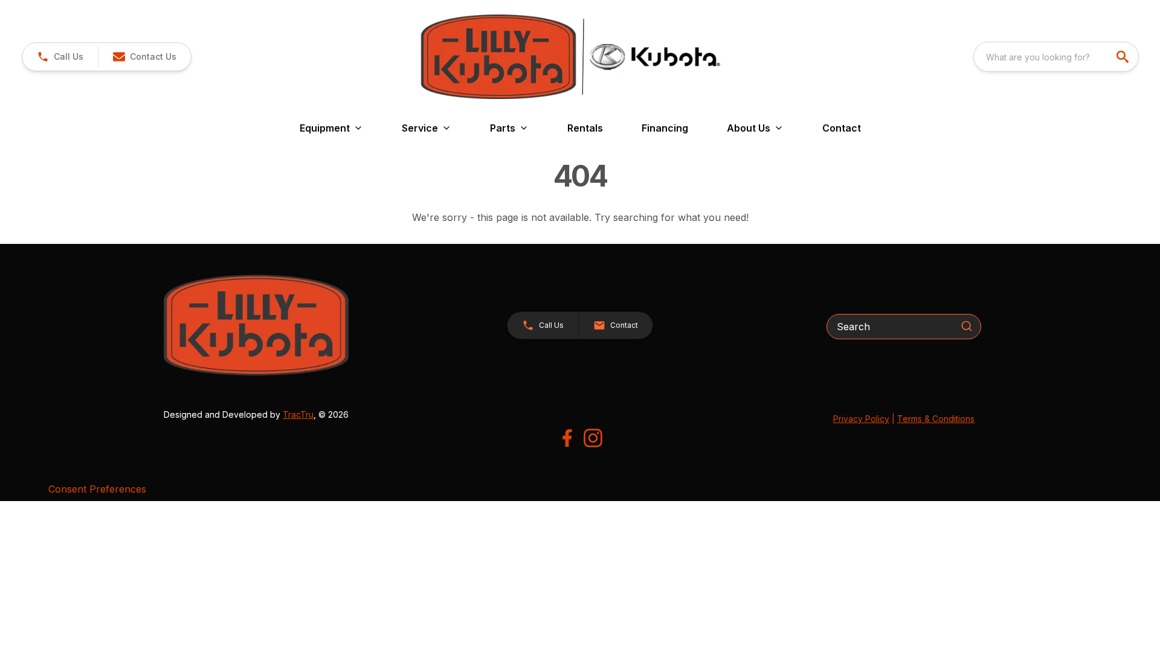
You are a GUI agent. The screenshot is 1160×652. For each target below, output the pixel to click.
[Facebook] (567, 438)
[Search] (967, 326)
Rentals (585, 128)
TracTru (298, 414)
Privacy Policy (861, 419)
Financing (665, 128)
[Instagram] (593, 438)
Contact (841, 128)
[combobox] (1056, 56)
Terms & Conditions (936, 419)
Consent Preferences (97, 489)
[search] (1123, 57)
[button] (60, 57)
